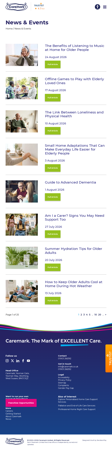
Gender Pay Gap (66, 388)
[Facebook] (23, 362)
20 (99, 315)
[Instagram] (7, 362)
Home (9, 28)
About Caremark (13, 416)
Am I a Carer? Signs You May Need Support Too (74, 217)
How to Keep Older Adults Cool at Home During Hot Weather (73, 284)
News (8, 419)
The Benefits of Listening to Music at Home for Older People (74, 48)
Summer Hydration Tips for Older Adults (73, 251)
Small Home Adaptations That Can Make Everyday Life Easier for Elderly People (75, 149)
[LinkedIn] (17, 362)
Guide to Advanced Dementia (70, 182)
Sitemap (62, 383)
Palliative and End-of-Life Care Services (76, 405)
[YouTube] (28, 362)
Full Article (53, 64)
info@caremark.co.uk (68, 366)
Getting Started (13, 413)
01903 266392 (64, 358)
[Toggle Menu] (104, 7)
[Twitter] (12, 362)
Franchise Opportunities (21, 403)
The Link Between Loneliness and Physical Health (74, 114)
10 (95, 315)
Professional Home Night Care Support (76, 409)
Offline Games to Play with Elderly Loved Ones (74, 81)
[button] (108, 358)
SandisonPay (101, 440)
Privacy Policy (64, 380)
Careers (9, 411)
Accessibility (64, 377)
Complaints (63, 385)
